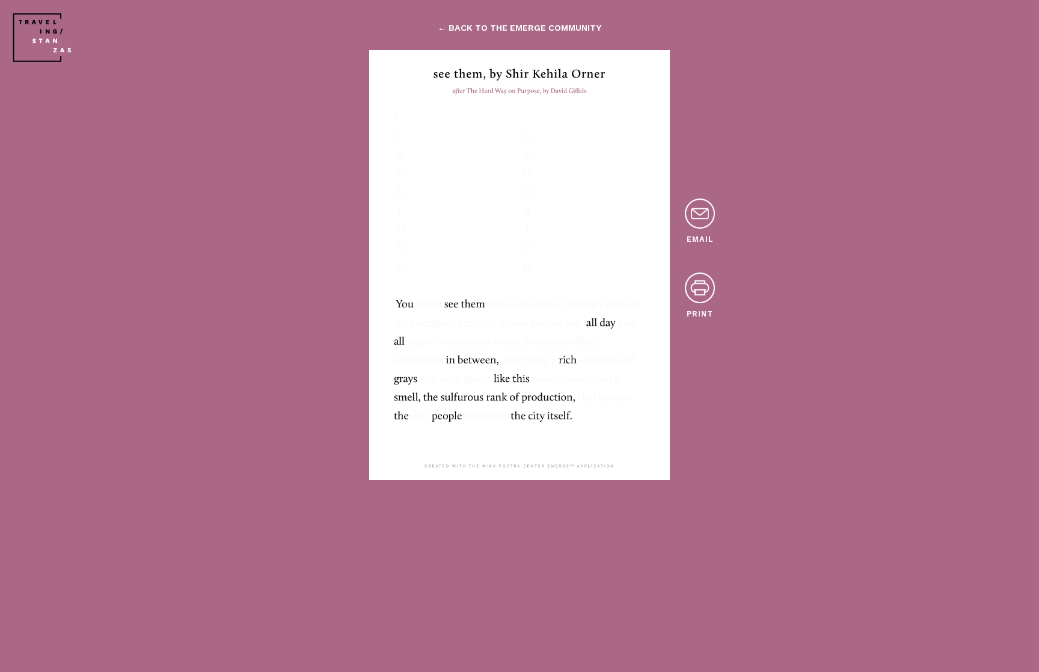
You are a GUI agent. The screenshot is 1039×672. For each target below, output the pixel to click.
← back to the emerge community (519, 27)
